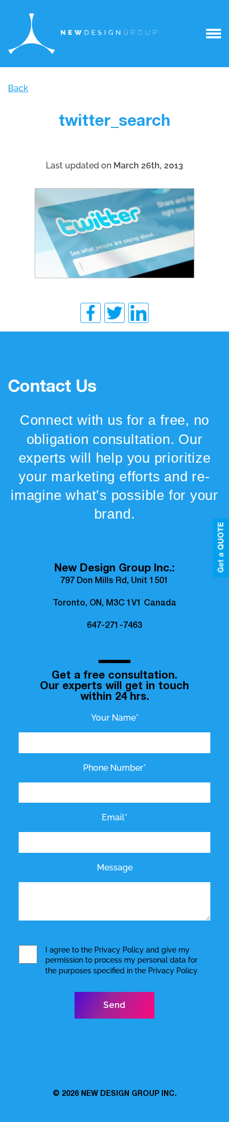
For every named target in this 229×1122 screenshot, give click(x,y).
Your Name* (114, 718)
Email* (114, 817)
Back (18, 88)
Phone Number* (114, 768)
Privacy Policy (119, 950)
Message (115, 867)
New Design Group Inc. (129, 1094)
